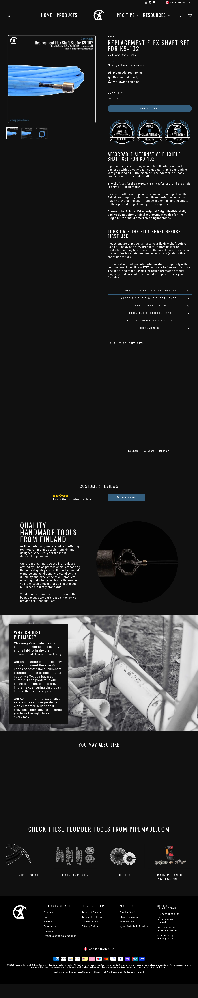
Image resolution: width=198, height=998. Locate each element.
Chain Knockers (129, 917)
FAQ (46, 917)
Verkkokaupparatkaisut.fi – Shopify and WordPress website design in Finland (105, 972)
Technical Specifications (149, 313)
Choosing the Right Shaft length (149, 298)
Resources (155, 15)
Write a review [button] (126, 497)
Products (68, 15)
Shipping (113, 65)
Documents (149, 328)
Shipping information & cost (150, 320)
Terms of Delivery (92, 917)
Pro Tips (126, 15)
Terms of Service (91, 912)
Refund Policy (90, 921)
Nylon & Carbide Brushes (134, 926)
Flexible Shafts (128, 912)
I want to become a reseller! (60, 935)
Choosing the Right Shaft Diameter (150, 290)
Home (46, 15)
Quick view (28, 795)
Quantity (115, 93)
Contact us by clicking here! (165, 937)
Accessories (127, 921)
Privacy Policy (90, 926)
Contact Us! (51, 912)
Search (48, 921)
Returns (48, 931)
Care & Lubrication (149, 305)
